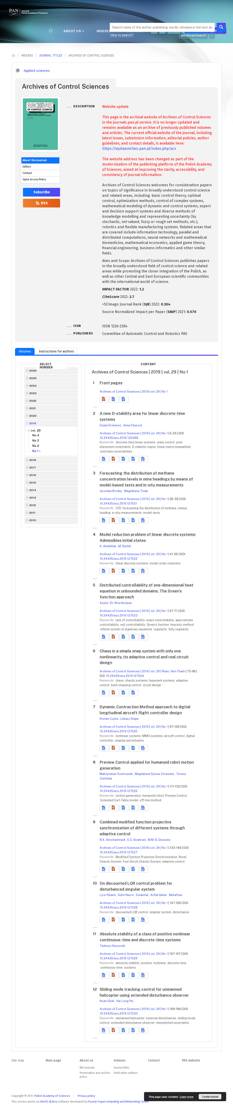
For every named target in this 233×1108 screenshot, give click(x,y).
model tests (151, 512)
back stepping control (126, 685)
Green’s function (158, 624)
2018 (32, 460)
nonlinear (160, 963)
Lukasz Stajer (129, 718)
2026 (33, 370)
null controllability (133, 624)
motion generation (129, 795)
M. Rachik (124, 546)
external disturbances (161, 1018)
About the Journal (35, 160)
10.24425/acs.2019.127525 (118, 731)
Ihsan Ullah (107, 1001)
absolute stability (128, 963)
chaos (120, 680)
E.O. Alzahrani (137, 839)
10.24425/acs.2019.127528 (119, 907)
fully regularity (178, 629)
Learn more (186, 1096)
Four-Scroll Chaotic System (142, 861)
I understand (210, 1097)
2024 (33, 385)
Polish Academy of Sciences (52, 1096)
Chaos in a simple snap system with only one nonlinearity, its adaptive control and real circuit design (144, 657)
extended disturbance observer (133, 1022)
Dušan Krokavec (111, 425)
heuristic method (182, 624)
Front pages (111, 383)
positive (147, 963)
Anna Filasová (132, 425)
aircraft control (174, 736)
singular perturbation (129, 740)
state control (166, 442)
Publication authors (125, 1072)
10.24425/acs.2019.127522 (118, 558)
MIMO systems (152, 736)
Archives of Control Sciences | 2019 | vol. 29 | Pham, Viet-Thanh (142, 671)
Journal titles (50, 55)
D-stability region (144, 446)
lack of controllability (131, 620)
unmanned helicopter (130, 1018)
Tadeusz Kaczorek (112, 945)
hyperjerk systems (162, 680)
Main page (53, 1060)
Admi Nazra (126, 895)
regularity (161, 629)
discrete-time (176, 963)
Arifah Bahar (159, 895)
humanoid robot (153, 795)
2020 (33, 415)
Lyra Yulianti (108, 895)
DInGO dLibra (48, 1101)
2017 (32, 467)
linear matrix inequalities (174, 446)
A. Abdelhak (108, 546)
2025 (33, 378)
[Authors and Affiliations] (143, 459)
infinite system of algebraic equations (126, 629)
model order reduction (165, 563)
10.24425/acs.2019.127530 (119, 1013)
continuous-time (111, 967)
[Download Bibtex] (124, 399)
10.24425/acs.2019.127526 (118, 791)
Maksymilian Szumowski (117, 774)
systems (130, 967)
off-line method (150, 800)
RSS (44, 203)
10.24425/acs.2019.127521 (118, 503)
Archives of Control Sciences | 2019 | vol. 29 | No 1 (134, 391)
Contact (27, 173)
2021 (32, 408)
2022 (32, 400)
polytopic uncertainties (116, 451)
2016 (32, 475)
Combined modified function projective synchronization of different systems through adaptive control (142, 828)
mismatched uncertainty (172, 1022)
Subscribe (41, 192)
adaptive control (173, 861)
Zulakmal (142, 895)
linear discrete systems (132, 563)
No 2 (35, 446)
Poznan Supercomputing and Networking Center (118, 1101)
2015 (32, 482)
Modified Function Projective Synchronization (147, 857)
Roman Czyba (109, 718)
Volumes (25, 351)
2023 (33, 393)
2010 (32, 520)
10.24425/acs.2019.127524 (125, 676)
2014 (32, 490)
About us (72, 31)
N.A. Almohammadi (113, 839)
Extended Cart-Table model (119, 800)
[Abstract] (104, 459)
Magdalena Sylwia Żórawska (155, 774)
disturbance (181, 912)
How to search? (122, 35)
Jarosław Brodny (111, 491)
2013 (32, 497)
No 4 (35, 435)
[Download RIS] (114, 399)
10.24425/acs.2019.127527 (118, 852)
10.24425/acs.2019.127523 (119, 615)
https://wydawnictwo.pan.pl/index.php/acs (139, 148)
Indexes (104, 31)
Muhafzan (175, 895)
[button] (104, 399)
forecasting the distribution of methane (150, 508)
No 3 (35, 440)
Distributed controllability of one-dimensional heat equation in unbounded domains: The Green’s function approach (146, 591)
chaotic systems (136, 680)
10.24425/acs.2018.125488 (119, 438)
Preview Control (176, 795)
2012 (32, 505)
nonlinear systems (129, 736)
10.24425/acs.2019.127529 (118, 958)
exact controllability (160, 620)
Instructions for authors (56, 351)
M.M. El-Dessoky (159, 839)
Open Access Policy (34, 179)
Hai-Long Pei (124, 1001)
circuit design (152, 685)
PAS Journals (87, 1067)
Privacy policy (86, 1096)
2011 (32, 512)
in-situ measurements (127, 512)
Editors (27, 166)
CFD (119, 508)
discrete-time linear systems (136, 442)
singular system (160, 912)
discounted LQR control (132, 912)
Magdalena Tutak (136, 491)
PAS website (191, 1060)
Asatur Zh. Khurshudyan (116, 603)
